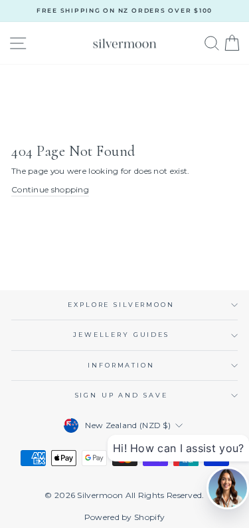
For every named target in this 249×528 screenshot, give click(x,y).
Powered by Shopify (124, 517)
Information (121, 365)
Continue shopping (50, 189)
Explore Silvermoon (121, 304)
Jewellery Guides (121, 334)
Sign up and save (121, 395)
